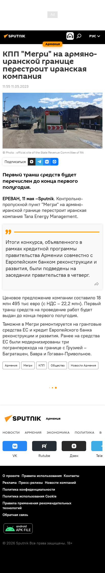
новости (11, 432)
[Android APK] (18, 529)
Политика (84, 432)
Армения (11, 365)
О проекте (11, 475)
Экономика (58, 432)
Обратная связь (15, 514)
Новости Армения (83, 365)
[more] (96, 284)
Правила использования (42, 475)
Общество (58, 365)
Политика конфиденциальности (29, 489)
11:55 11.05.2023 (16, 86)
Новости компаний (60, 482)
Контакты (71, 475)
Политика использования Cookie (30, 496)
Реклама (10, 482)
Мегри (27, 365)
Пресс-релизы (31, 482)
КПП (41, 365)
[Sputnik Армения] (15, 38)
